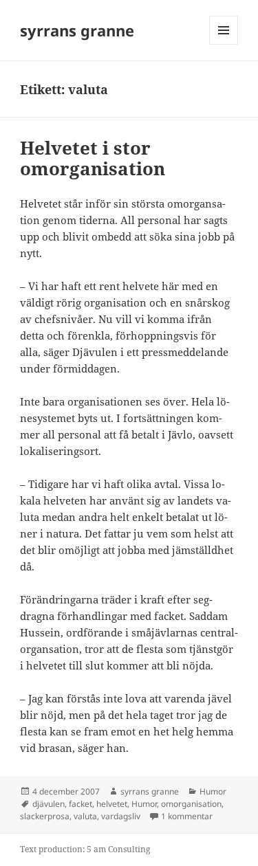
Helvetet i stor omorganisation (92, 158)
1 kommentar (187, 816)
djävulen (48, 804)
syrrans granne (77, 30)
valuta (85, 816)
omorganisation (191, 804)
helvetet (111, 804)
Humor (213, 791)
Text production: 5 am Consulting (85, 849)
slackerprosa (44, 816)
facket (80, 804)
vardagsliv (120, 816)
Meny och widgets (224, 44)
